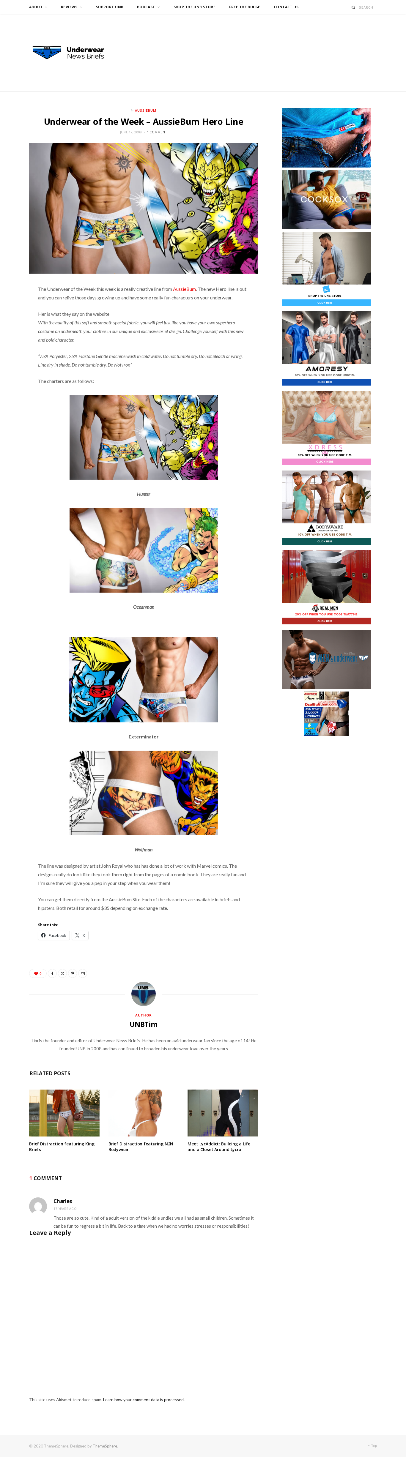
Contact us (286, 7)
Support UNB (110, 7)
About (36, 7)
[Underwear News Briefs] (73, 53)
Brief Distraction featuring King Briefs (62, 1146)
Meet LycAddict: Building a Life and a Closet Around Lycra (219, 1146)
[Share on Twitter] (62, 973)
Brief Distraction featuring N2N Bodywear (141, 1146)
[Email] (82, 973)
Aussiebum (145, 110)
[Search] (353, 7)
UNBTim (144, 1024)
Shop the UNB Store (195, 7)
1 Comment (157, 132)
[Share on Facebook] (52, 973)
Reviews (69, 7)
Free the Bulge (244, 7)
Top (374, 1445)
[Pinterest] (72, 973)
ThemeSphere (105, 1446)
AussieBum (184, 289)
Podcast (146, 7)
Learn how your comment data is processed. (144, 1399)
